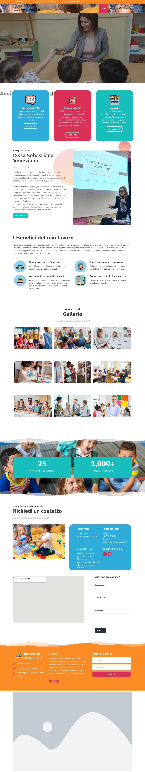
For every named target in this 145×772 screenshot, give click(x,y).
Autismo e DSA (115, 8)
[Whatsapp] (57, 681)
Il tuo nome (99, 585)
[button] (72, 84)
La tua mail (99, 597)
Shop (128, 8)
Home (103, 8)
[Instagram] (110, 554)
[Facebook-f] (105, 554)
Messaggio (99, 610)
